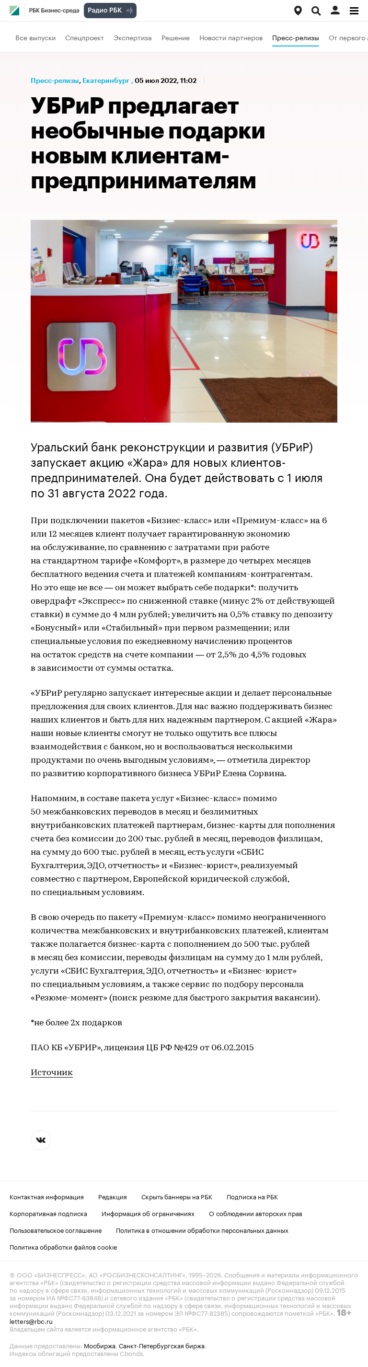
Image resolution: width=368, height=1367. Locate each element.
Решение (175, 37)
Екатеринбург (105, 80)
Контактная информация (47, 1196)
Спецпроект (84, 37)
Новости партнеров (231, 37)
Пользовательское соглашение (56, 1229)
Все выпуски (35, 37)
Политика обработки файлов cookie (63, 1246)
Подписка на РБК (252, 1196)
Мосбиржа (99, 1345)
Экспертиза (133, 37)
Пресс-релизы (295, 37)
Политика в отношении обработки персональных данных (202, 1229)
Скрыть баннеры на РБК (176, 1196)
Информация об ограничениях (148, 1213)
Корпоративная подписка (48, 1213)
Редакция (112, 1196)
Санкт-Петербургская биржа (162, 1345)
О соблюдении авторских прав (255, 1213)
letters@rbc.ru (31, 1320)
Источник (52, 1073)
